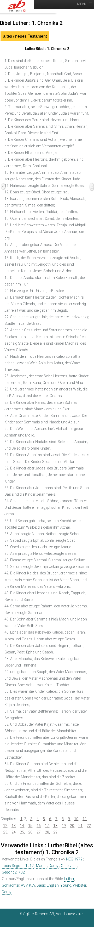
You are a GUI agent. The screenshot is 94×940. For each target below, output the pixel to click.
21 (80, 826)
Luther (69, 879)
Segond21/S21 (14, 872)
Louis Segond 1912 (18, 866)
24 (13, 832)
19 (64, 826)
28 (47, 832)
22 (89, 826)
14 (22, 826)
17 (47, 826)
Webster (79, 885)
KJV (32, 885)
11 (85, 819)
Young (65, 885)
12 (5, 826)
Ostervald (69, 866)
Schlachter (10, 885)
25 (22, 832)
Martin (41, 866)
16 (39, 826)
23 (5, 832)
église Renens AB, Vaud (44, 913)
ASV (24, 885)
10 (76, 819)
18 (55, 826)
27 (39, 832)
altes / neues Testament (25, 36)
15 (30, 826)
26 (30, 832)
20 (72, 826)
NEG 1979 (74, 859)
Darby (53, 866)
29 (55, 832)
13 (13, 826)
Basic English (48, 885)
